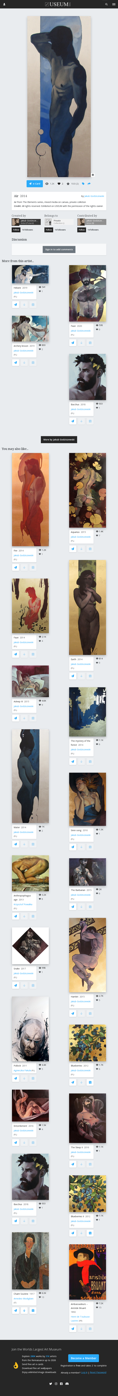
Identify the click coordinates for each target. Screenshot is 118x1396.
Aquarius (75, 532)
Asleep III (18, 701)
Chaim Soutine (21, 1293)
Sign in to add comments (59, 249)
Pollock (17, 1065)
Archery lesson (21, 345)
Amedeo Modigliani (23, 1298)
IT (15, 1302)
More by (59, 439)
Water (17, 827)
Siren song (76, 830)
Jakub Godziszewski (94, 196)
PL (15, 296)
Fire (15, 550)
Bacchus (75, 404)
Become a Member (83, 1358)
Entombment (20, 1125)
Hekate (17, 287)
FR (81, 1320)
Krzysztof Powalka (23, 904)
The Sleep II (77, 1147)
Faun (73, 325)
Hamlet (74, 996)
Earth (73, 659)
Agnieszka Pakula (22, 1070)
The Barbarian (78, 890)
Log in (84, 1372)
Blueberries (76, 1065)
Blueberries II (77, 1216)
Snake (17, 968)
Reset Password (98, 1372)
